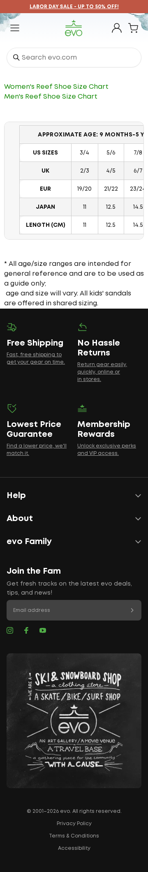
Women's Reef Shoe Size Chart (56, 87)
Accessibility (74, 848)
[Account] (117, 28)
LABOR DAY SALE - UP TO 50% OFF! (74, 7)
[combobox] (74, 57)
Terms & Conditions (74, 836)
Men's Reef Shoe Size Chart (50, 97)
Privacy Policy (74, 823)
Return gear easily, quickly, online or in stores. (102, 372)
